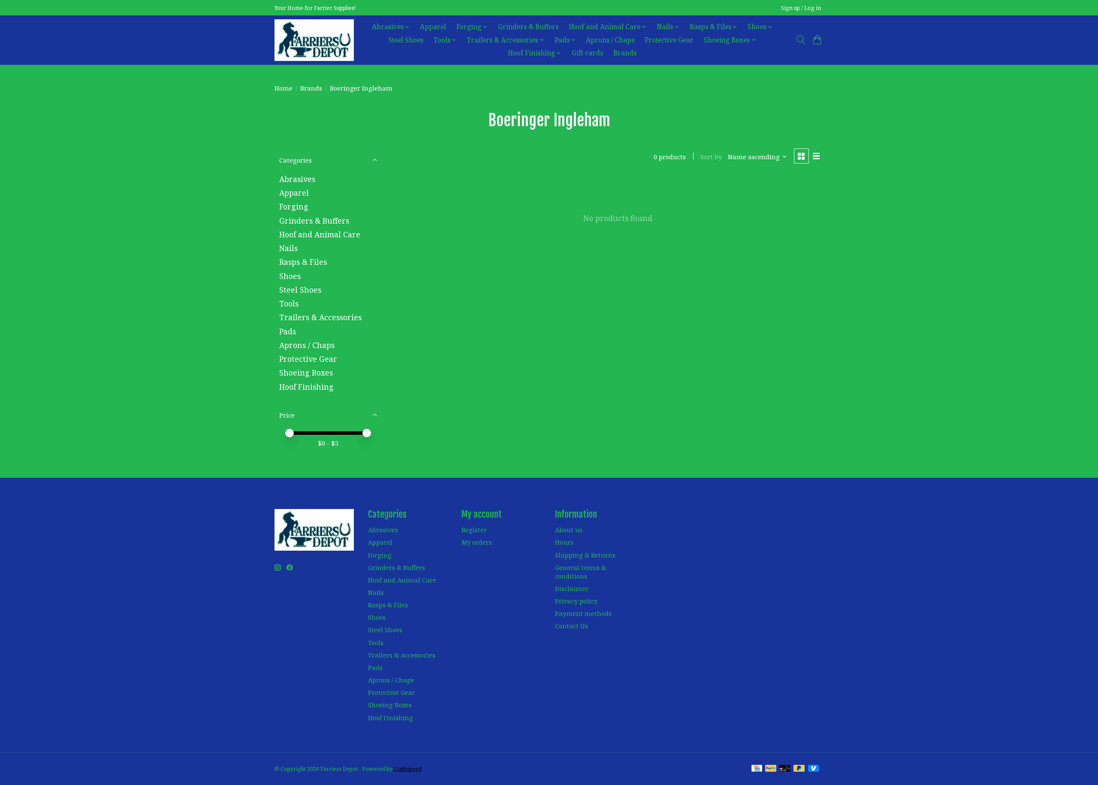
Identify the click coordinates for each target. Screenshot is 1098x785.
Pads (287, 331)
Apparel (433, 26)
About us (568, 529)
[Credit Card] (756, 769)
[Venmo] (813, 769)
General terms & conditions (580, 571)
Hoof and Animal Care (319, 234)
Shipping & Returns (585, 555)
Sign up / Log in (801, 8)
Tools (289, 303)
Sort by (711, 156)
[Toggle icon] (800, 40)
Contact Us (571, 625)
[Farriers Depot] (314, 39)
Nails (288, 248)
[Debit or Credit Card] (784, 769)
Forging (293, 206)
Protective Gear (669, 40)
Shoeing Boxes (306, 372)
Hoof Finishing (306, 387)
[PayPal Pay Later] (799, 769)
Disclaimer (571, 588)
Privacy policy (576, 601)
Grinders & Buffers (528, 26)
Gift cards (587, 53)
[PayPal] (770, 769)
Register (474, 529)
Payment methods (583, 613)
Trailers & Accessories (320, 317)
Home (283, 88)
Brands (624, 53)
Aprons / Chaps (610, 40)
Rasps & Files (303, 262)
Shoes (290, 276)
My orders (477, 542)
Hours (564, 542)
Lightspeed (408, 769)
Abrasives (297, 179)
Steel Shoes (405, 40)
